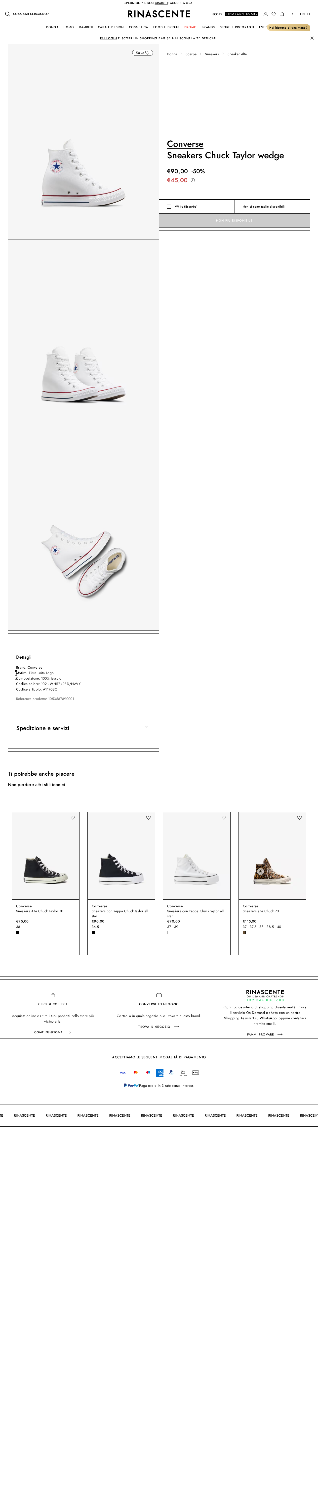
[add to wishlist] (147, 53)
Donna (52, 27)
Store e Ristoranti (237, 27)
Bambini (86, 27)
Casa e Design (111, 27)
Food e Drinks (166, 27)
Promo (190, 27)
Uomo (69, 27)
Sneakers (212, 54)
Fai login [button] (108, 38)
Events (265, 27)
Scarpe (191, 54)
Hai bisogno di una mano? (288, 27)
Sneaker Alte (237, 54)
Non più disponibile (234, 220)
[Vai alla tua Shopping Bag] (282, 14)
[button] (266, 14)
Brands (208, 27)
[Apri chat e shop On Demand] (265, 995)
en (302, 14)
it (308, 14)
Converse (185, 143)
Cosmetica (138, 27)
